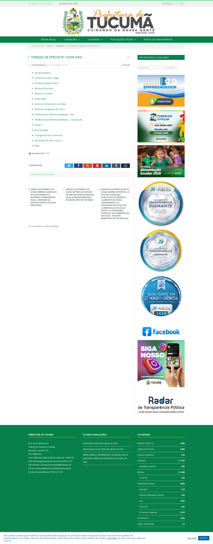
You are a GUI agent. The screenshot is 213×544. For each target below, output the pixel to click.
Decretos (143, 489)
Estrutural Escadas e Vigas (46, 78)
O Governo (94, 39)
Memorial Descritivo (43, 88)
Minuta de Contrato (43, 93)
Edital (37, 145)
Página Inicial (48, 39)
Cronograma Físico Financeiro (48, 135)
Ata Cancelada (41, 130)
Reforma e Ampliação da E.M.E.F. (49, 109)
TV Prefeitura (143, 518)
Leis (141, 501)
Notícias (140, 472)
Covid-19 (143, 477)
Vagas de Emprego (145, 524)
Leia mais (111, 538)
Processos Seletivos (148, 512)
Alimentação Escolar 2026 (71, 3)
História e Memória (145, 455)
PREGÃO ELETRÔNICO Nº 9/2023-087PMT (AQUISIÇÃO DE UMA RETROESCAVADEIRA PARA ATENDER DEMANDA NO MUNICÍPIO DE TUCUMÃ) (80, 194)
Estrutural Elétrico (42, 72)
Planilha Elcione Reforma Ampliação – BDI (54, 114)
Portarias (143, 506)
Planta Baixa (40, 98)
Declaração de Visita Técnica (47, 140)
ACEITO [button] (203, 538)
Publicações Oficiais (121, 39)
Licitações (125, 65)
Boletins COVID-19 (145, 443)
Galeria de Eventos (145, 449)
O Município (70, 39)
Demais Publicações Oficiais (151, 495)
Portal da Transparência (158, 39)
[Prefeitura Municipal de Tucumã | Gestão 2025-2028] (106, 20)
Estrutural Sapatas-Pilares (46, 83)
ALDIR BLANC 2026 (90, 443)
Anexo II (38, 124)
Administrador (38, 65)
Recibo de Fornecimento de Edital (50, 104)
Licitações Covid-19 (147, 466)
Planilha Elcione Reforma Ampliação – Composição (58, 119)
